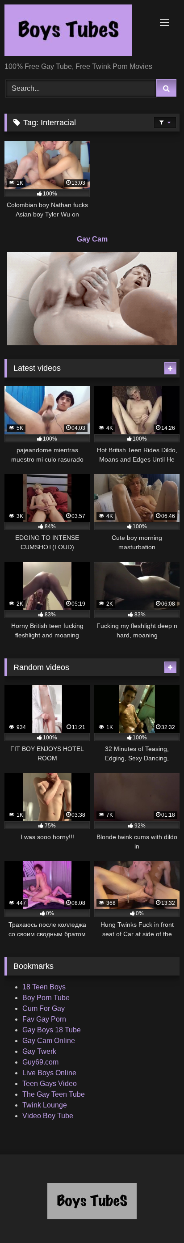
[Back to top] (156, 1216)
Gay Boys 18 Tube (51, 1030)
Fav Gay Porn (44, 1019)
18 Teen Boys (44, 987)
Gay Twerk (39, 1051)
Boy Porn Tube (46, 997)
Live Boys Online (49, 1073)
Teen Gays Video (49, 1083)
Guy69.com (40, 1062)
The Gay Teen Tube (53, 1094)
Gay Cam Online (48, 1040)
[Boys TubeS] (75, 31)
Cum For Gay (43, 1008)
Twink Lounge (44, 1105)
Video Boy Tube (47, 1116)
